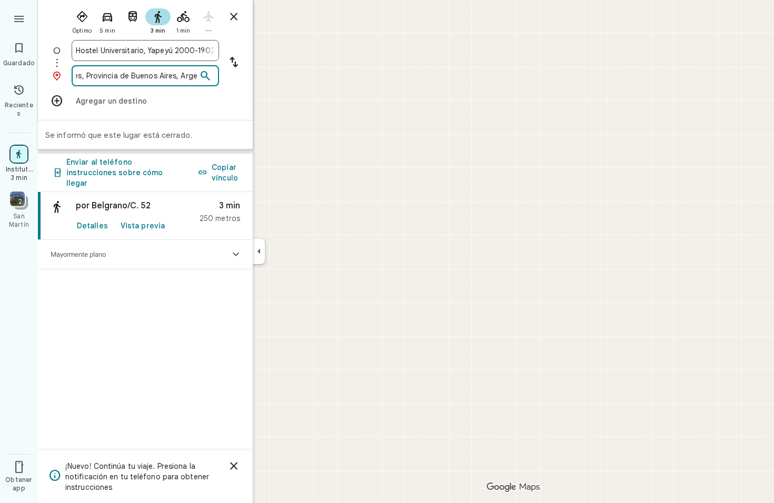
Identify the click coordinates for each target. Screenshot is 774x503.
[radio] (82, 20)
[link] (145, 216)
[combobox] (145, 50)
